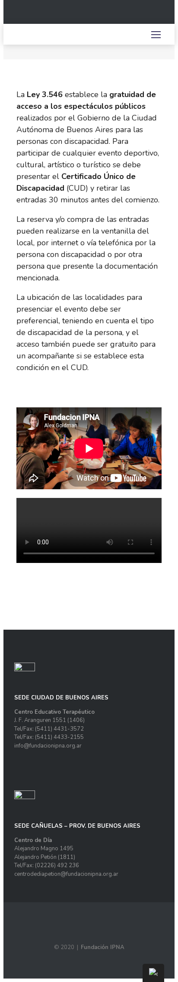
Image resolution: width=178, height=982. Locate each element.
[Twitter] (145, 15)
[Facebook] (125, 15)
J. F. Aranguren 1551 (40, 720)
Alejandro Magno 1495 (43, 848)
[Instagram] (135, 15)
